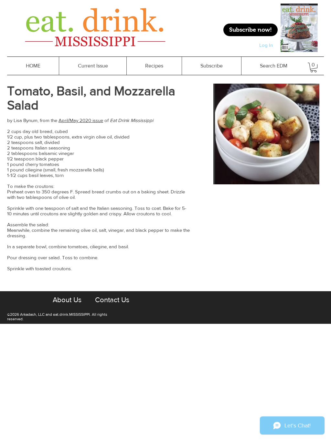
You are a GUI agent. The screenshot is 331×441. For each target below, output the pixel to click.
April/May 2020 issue (81, 120)
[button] (154, 66)
